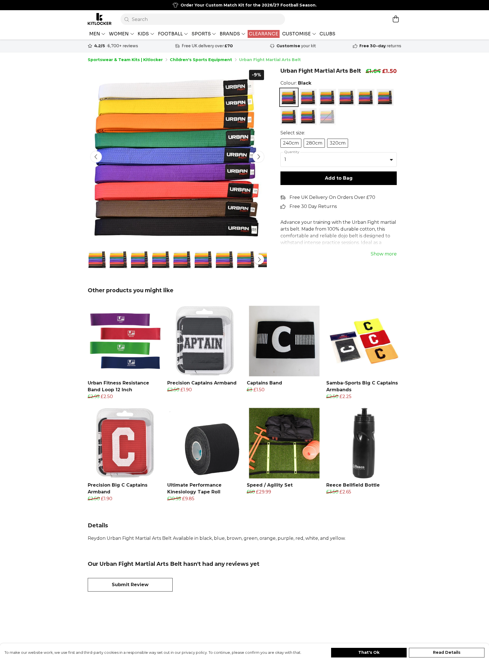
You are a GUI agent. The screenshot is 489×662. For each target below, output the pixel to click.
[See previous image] (96, 156)
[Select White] (308, 116)
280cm (314, 143)
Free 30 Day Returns (313, 206)
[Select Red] (288, 116)
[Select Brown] (327, 97)
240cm (291, 143)
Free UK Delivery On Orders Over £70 (332, 197)
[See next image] (258, 156)
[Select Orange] (365, 97)
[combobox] (338, 159)
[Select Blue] (308, 97)
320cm (338, 143)
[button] (391, 159)
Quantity (291, 152)
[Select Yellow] (327, 116)
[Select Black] (288, 97)
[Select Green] (346, 97)
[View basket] (395, 19)
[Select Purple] (385, 97)
